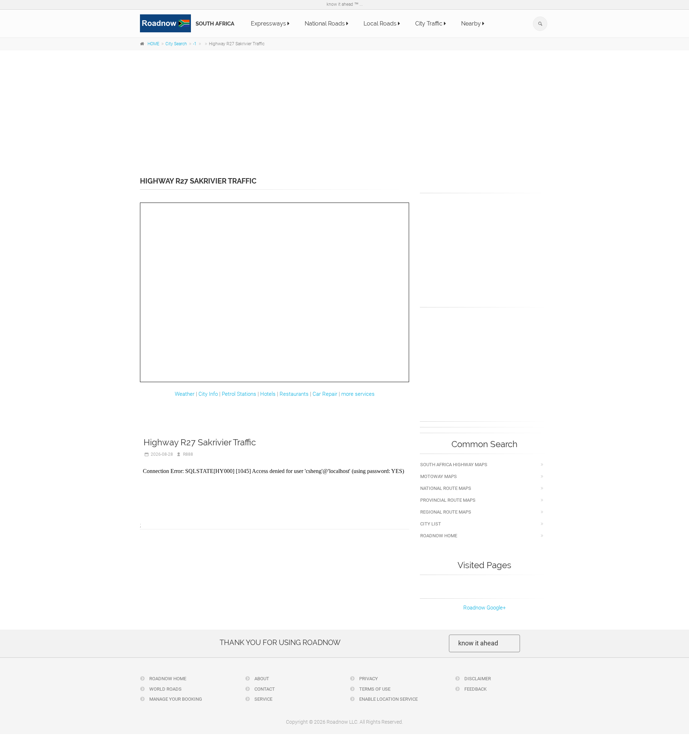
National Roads (325, 23)
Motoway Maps (438, 476)
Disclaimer (477, 678)
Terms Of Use (374, 689)
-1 (195, 43)
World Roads (165, 689)
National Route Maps (445, 488)
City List (430, 524)
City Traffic (429, 23)
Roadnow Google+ (484, 607)
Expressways (269, 23)
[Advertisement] (344, 108)
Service (262, 699)
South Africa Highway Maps (453, 464)
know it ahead (478, 643)
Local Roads (381, 23)
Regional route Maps (445, 512)
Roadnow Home (438, 535)
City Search (176, 43)
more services (358, 394)
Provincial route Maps (447, 500)
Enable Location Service (388, 699)
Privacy (368, 678)
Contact (264, 689)
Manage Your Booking (175, 699)
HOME (153, 43)
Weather (184, 394)
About (261, 678)
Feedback (475, 689)
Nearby (471, 23)
